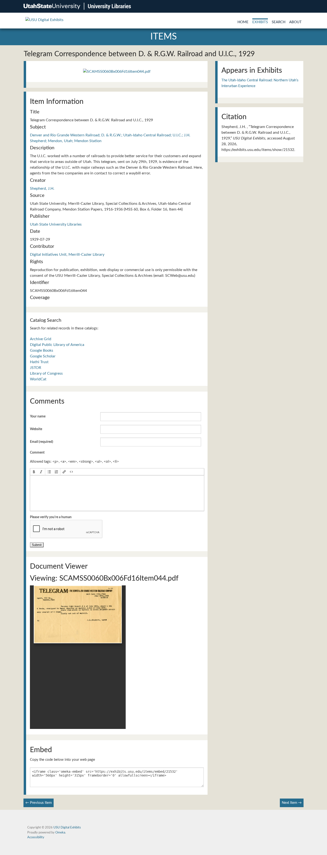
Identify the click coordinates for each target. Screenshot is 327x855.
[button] (34, 472)
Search (278, 22)
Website (36, 429)
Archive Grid (40, 339)
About (295, 22)
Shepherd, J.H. (42, 188)
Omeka (60, 832)
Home (242, 22)
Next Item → (292, 803)
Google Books (41, 350)
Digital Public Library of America (57, 345)
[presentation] (34, 471)
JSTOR (35, 368)
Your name (37, 416)
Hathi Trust (39, 362)
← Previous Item (38, 803)
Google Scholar (43, 356)
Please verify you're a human (51, 517)
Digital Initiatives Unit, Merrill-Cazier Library (67, 254)
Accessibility (35, 837)
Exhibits (260, 22)
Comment (37, 452)
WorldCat (38, 379)
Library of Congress (46, 373)
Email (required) (41, 442)
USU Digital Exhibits (67, 827)
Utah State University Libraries (56, 224)
